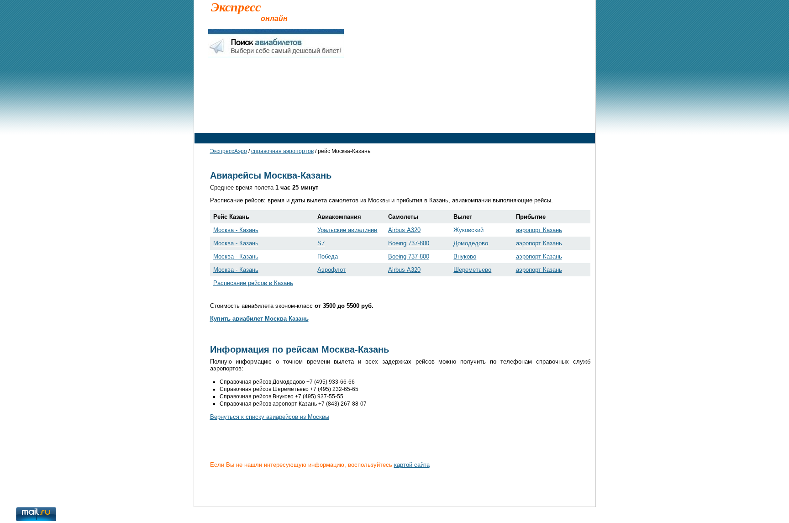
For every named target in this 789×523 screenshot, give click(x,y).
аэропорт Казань (539, 230)
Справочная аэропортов (381, 119)
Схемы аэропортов (459, 119)
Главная (213, 119)
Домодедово (470, 243)
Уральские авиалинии (347, 230)
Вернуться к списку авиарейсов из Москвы (269, 416)
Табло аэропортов (527, 119)
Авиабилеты (313, 119)
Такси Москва (260, 119)
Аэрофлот (331, 269)
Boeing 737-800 (408, 243)
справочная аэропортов (282, 151)
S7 (321, 243)
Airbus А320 (404, 230)
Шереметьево (472, 269)
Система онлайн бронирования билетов (269, 487)
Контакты (211, 487)
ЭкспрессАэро (228, 151)
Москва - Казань (235, 230)
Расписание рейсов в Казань (253, 283)
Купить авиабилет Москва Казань (259, 318)
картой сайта (412, 464)
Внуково (464, 256)
